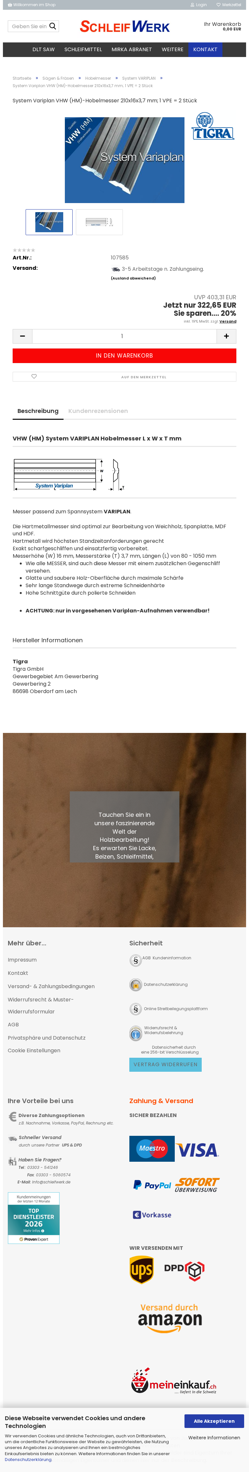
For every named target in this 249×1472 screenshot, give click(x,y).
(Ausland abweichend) (133, 278)
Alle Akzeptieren (214, 1421)
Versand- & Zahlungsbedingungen (51, 986)
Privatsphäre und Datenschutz (47, 1038)
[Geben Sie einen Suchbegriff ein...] (53, 26)
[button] (22, 336)
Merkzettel (230, 4)
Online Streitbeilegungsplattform (176, 1008)
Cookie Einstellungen (34, 1050)
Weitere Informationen (214, 1437)
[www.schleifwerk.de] (125, 26)
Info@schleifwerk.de (51, 1182)
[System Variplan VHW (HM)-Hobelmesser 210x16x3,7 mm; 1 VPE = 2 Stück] (124, 158)
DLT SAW (43, 49)
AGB (13, 1024)
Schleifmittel (83, 49)
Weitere (173, 49)
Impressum (22, 960)
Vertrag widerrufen (165, 1064)
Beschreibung (38, 411)
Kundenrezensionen (98, 411)
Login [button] (200, 4)
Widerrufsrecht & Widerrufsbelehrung (163, 1030)
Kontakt (205, 49)
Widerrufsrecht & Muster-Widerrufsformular (41, 1005)
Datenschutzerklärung (28, 1459)
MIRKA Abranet (132, 49)
